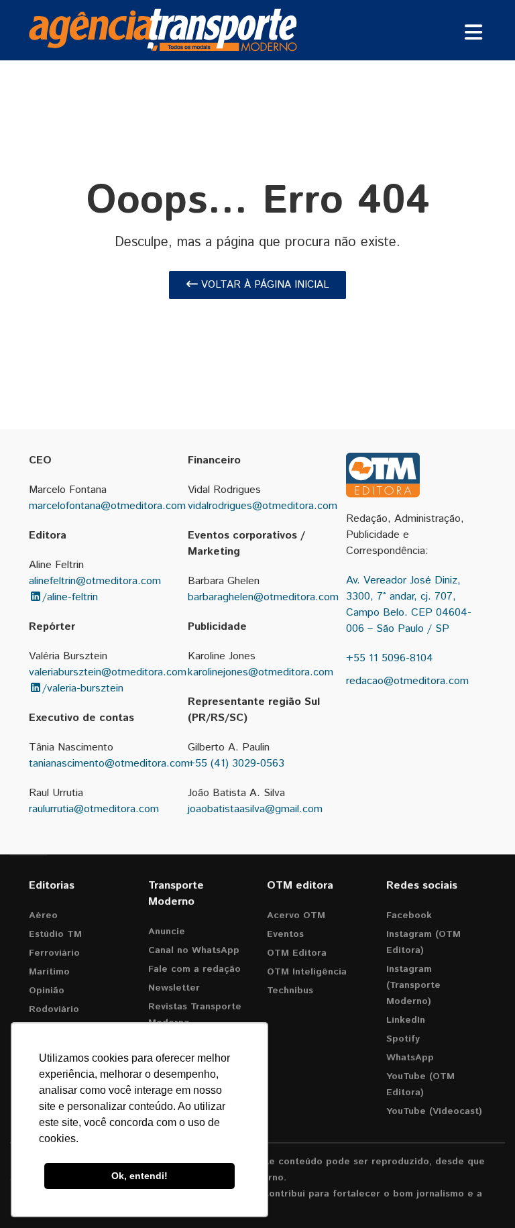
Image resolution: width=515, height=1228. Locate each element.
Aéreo (43, 915)
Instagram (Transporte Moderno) (413, 985)
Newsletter (174, 988)
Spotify (403, 1039)
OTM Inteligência (307, 972)
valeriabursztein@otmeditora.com (107, 672)
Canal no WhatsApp (193, 950)
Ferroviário (54, 953)
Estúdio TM (55, 934)
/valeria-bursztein (82, 688)
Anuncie (166, 931)
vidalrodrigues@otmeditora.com (262, 506)
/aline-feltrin (70, 597)
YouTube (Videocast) (434, 1111)
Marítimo (49, 972)
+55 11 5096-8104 (389, 658)
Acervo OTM (296, 915)
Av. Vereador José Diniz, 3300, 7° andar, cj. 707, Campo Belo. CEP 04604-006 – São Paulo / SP (408, 604)
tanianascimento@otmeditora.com (109, 763)
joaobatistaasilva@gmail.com (255, 809)
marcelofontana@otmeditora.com (107, 506)
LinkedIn (405, 1020)
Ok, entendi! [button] (139, 1175)
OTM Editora (297, 953)
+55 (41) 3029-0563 (236, 763)
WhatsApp (410, 1057)
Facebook (409, 915)
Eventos (285, 934)
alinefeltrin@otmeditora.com (95, 581)
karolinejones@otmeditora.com (260, 672)
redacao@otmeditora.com (407, 681)
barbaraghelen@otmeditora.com (263, 597)
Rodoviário (54, 1009)
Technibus (290, 990)
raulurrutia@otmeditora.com (94, 809)
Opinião (46, 990)
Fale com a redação (194, 969)
